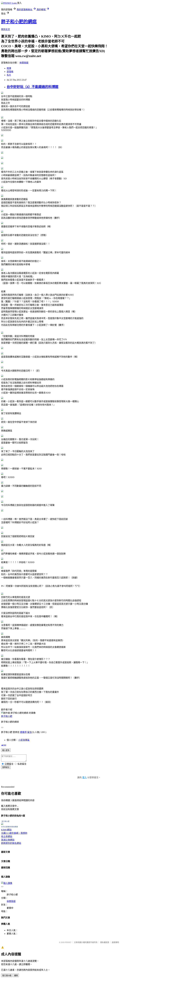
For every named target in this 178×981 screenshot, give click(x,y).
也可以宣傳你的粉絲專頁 (9, 827)
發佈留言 (5, 767)
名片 (9, 75)
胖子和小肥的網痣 (19, 21)
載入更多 (5, 750)
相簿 (9, 68)
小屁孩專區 (23, 740)
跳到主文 (5, 29)
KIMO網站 (6, 830)
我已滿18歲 (6, 975)
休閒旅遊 (23, 62)
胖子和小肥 (6, 716)
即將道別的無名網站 (11, 843)
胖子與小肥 (5, 821)
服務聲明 (115, 942)
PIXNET (68, 942)
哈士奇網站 (6, 836)
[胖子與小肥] (2, 824)
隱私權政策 (104, 942)
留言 (29, 732)
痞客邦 (23, 732)
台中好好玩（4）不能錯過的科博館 (32, 87)
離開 (16, 975)
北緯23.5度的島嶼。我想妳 (14, 833)
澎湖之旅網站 (7, 840)
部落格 (10, 71)
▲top (3, 745)
